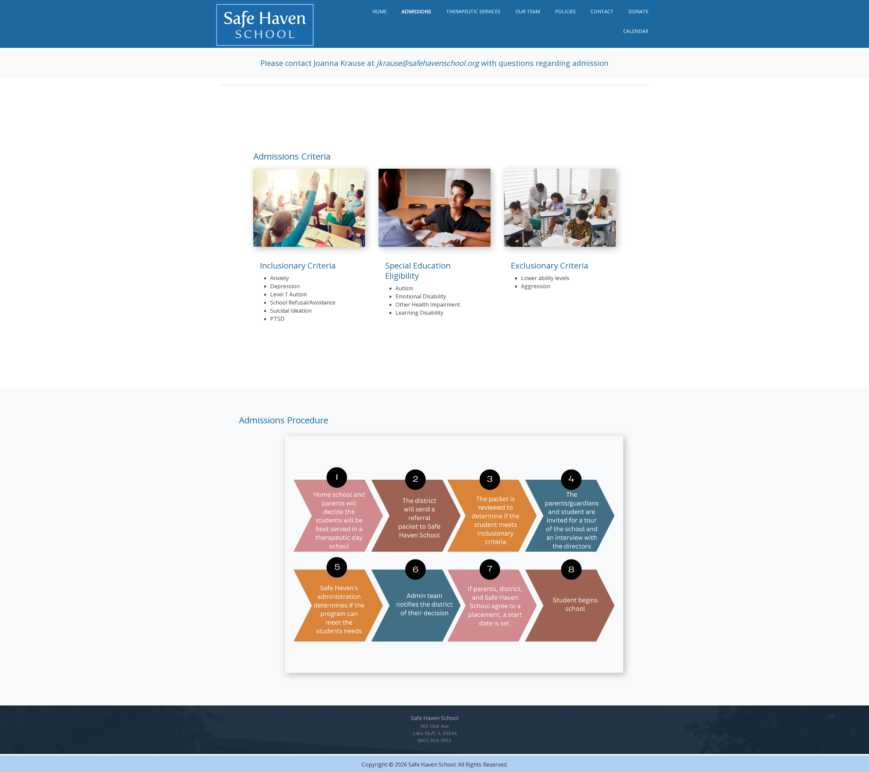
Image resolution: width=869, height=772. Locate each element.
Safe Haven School (265, 25)
